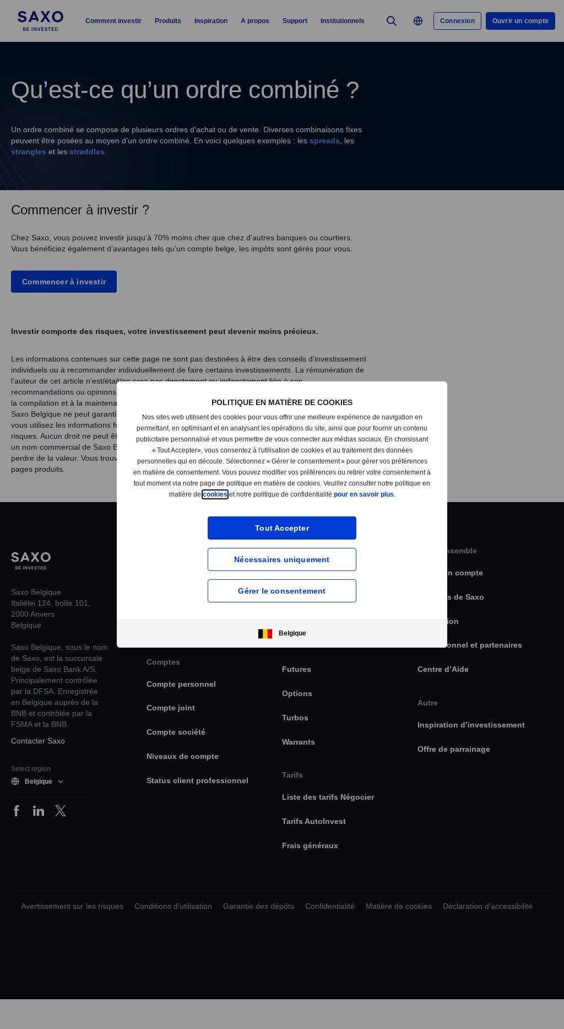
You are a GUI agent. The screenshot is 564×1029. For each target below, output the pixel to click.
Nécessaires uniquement (282, 562)
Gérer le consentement (282, 594)
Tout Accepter (282, 531)
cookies (274, 491)
